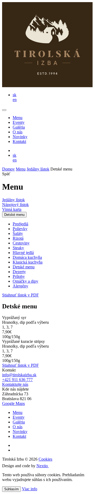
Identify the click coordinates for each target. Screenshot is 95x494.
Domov (8, 169)
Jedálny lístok (38, 169)
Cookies (45, 459)
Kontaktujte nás (15, 384)
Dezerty (19, 271)
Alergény (20, 286)
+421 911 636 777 (17, 379)
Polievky (20, 228)
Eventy (19, 122)
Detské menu (14, 215)
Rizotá (18, 238)
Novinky (20, 136)
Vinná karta (11, 209)
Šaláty (18, 233)
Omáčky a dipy (25, 281)
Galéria (19, 127)
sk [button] (14, 95)
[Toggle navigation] (4, 110)
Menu (17, 117)
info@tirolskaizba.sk (19, 375)
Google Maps (13, 403)
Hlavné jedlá (23, 252)
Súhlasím (11, 489)
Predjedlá (20, 224)
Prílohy (19, 276)
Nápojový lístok (15, 204)
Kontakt (19, 141)
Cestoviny (21, 243)
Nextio (42, 466)
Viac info (29, 489)
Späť (6, 174)
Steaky (18, 248)
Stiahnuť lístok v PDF (20, 295)
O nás (17, 132)
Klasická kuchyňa (27, 262)
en (15, 99)
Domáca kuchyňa (27, 257)
